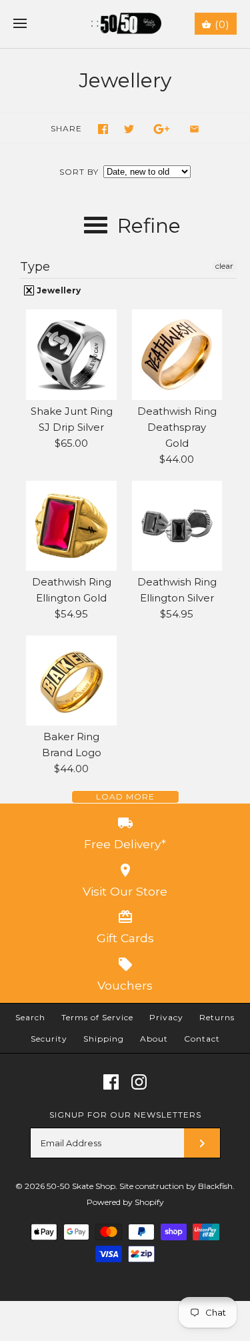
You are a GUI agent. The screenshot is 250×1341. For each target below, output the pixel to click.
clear (224, 266)
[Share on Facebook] (103, 129)
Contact (202, 1039)
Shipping (103, 1039)
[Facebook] (111, 1082)
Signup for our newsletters (125, 1115)
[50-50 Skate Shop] (125, 24)
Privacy (166, 1017)
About (154, 1039)
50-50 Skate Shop (81, 1186)
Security (49, 1039)
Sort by (79, 172)
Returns (217, 1017)
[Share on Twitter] (129, 129)
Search (30, 1017)
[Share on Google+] (161, 129)
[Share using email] (194, 129)
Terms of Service (97, 1017)
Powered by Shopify (125, 1202)
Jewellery (58, 290)
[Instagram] (139, 1082)
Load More (125, 797)
